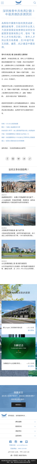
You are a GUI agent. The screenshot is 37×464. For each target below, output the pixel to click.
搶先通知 (31, 330)
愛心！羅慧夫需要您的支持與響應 (13, 141)
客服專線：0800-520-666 (18, 448)
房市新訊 (11, 415)
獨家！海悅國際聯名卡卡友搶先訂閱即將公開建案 (18, 137)
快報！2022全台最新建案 (10, 123)
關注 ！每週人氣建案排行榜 (11, 127)
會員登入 (18, 404)
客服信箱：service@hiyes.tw (18, 445)
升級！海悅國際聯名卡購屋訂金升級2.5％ (15, 134)
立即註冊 (19, 399)
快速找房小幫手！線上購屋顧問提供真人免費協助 (18, 130)
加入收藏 (31, 327)
